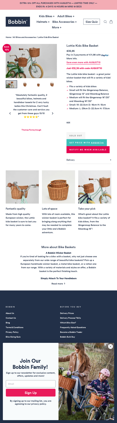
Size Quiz (92, 21)
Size (68, 122)
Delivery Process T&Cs (70, 317)
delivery (70, 159)
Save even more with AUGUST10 (83, 62)
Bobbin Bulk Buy (67, 336)
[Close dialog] (110, 346)
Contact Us (11, 317)
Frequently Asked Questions (73, 327)
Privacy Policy (12, 332)
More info (71, 58)
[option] (58, 4)
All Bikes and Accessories (24, 37)
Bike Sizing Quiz (13, 336)
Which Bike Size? (68, 322)
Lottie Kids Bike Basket (48, 37)
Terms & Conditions (14, 327)
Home (8, 37)
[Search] (104, 22)
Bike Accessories (63, 21)
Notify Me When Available (88, 149)
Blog (8, 322)
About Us (10, 313)
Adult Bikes (64, 16)
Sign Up (31, 393)
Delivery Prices (67, 313)
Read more (57, 283)
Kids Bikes (45, 16)
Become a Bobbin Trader (71, 332)
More (55, 27)
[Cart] (110, 22)
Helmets (42, 21)
